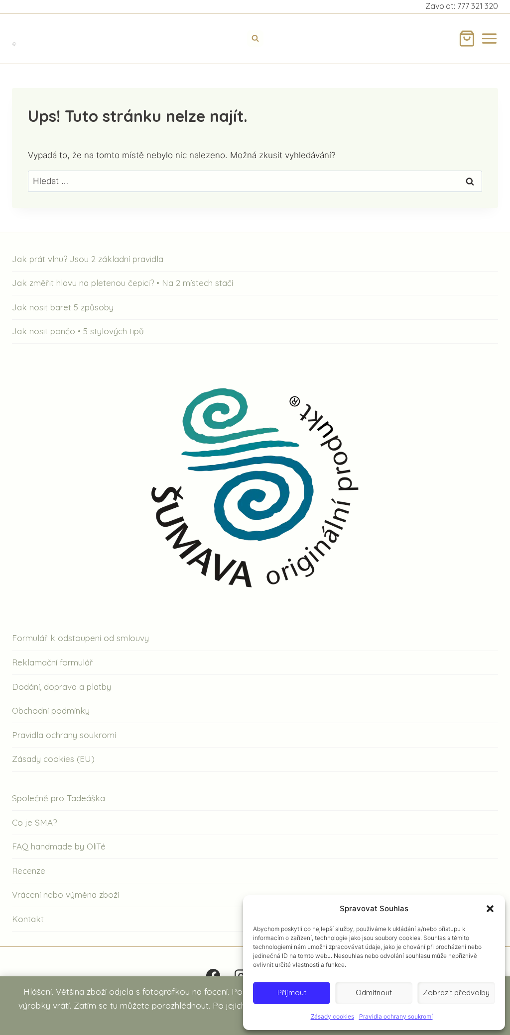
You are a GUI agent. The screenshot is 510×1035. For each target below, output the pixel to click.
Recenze (28, 870)
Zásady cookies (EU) (53, 758)
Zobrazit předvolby (456, 992)
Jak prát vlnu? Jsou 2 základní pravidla (87, 259)
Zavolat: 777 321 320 (461, 6)
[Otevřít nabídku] (489, 38)
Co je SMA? (34, 822)
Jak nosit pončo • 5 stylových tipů (78, 331)
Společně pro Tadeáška (58, 798)
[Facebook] (213, 976)
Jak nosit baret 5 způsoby (63, 307)
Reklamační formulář (52, 662)
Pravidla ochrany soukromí (396, 1016)
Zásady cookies (332, 1016)
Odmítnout (374, 992)
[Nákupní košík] (467, 38)
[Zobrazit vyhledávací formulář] (255, 38)
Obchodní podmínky (51, 710)
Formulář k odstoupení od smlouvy (80, 638)
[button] (490, 909)
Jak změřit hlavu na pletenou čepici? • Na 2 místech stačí (122, 283)
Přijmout (291, 992)
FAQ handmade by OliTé (59, 846)
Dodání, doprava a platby (61, 686)
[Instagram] (241, 976)
